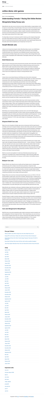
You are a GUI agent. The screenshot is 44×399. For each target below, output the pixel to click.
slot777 (6, 388)
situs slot (6, 370)
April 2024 (7, 310)
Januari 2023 (7, 343)
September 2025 (8, 272)
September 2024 (8, 298)
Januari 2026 (7, 263)
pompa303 (7, 384)
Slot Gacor (7, 379)
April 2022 (7, 356)
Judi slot (6, 391)
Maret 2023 (7, 339)
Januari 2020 (7, 363)
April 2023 (7, 336)
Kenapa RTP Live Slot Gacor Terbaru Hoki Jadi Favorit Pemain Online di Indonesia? (20, 235)
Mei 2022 (6, 354)
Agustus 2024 (7, 301)
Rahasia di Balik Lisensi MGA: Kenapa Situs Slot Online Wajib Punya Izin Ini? (19, 233)
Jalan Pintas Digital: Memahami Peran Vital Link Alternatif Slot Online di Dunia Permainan (22, 243)
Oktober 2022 (7, 350)
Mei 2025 (6, 281)
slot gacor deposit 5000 (9, 372)
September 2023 (8, 325)
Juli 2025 (6, 276)
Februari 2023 (7, 341)
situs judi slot (7, 386)
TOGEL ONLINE (8, 381)
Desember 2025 (8, 265)
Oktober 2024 (7, 296)
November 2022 (8, 347)
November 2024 (8, 294)
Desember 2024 (8, 292)
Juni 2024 (6, 305)
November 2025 (8, 267)
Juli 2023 (6, 330)
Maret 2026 (7, 258)
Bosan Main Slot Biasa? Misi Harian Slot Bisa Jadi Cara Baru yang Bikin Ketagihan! (20, 241)
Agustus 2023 (7, 327)
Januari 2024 (7, 316)
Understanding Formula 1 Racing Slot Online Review (21, 19)
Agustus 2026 (7, 249)
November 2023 (8, 321)
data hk (6, 374)
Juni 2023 (6, 332)
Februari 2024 (7, 314)
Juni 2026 (6, 254)
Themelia (32, 396)
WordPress (26, 396)
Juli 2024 (6, 303)
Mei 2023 (6, 334)
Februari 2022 (7, 361)
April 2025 (7, 283)
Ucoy (18, 396)
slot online (7, 377)
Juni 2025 (6, 278)
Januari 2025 (7, 290)
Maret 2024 (7, 312)
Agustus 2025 (7, 274)
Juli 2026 (6, 252)
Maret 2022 (7, 359)
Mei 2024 (6, 307)
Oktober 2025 (7, 270)
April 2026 (7, 256)
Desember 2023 (8, 318)
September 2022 (8, 352)
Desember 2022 (8, 345)
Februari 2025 (7, 287)
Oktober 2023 (7, 323)
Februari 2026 (7, 261)
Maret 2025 (7, 285)
